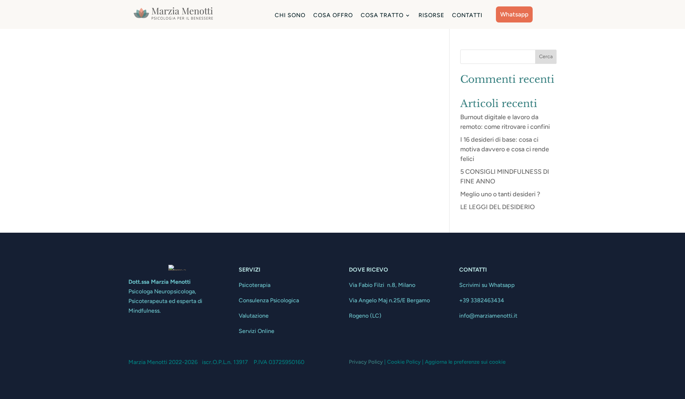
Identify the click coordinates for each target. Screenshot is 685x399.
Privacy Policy (366, 362)
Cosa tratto (382, 16)
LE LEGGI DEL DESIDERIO (497, 207)
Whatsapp (514, 14)
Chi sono (290, 16)
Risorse (431, 16)
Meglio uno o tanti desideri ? (500, 194)
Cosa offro (333, 16)
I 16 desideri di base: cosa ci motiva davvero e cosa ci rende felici (504, 149)
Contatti (467, 16)
